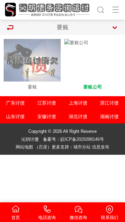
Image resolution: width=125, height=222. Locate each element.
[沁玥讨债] (48, 9)
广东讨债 (15, 103)
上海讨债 (78, 103)
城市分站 (82, 146)
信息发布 (100, 146)
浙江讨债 (109, 103)
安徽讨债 (46, 116)
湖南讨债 (109, 116)
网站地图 (24, 146)
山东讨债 (15, 116)
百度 (43, 146)
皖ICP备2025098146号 (82, 139)
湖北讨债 (78, 116)
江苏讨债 (46, 103)
